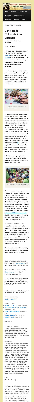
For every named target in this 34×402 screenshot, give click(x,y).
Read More (8, 19)
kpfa (26, 281)
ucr (18, 283)
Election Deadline (10, 315)
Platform (13, 11)
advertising (22, 278)
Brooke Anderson (20, 263)
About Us (16, 19)
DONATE (24, 19)
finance (22, 281)
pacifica (7, 283)
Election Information (19, 15)
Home (6, 11)
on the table (16, 213)
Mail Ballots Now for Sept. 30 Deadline (15, 307)
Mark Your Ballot (9, 317)
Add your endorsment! (11, 299)
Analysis (12, 278)
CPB (19, 281)
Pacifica (7, 58)
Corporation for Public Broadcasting (16, 280)
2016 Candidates (23, 11)
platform (7, 55)
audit (26, 278)
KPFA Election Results (11, 306)
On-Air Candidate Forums (12, 311)
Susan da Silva (13, 283)
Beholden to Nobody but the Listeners (13, 34)
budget (6, 280)
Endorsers (8, 15)
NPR (18, 143)
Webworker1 (8, 42)
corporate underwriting (15, 280)
